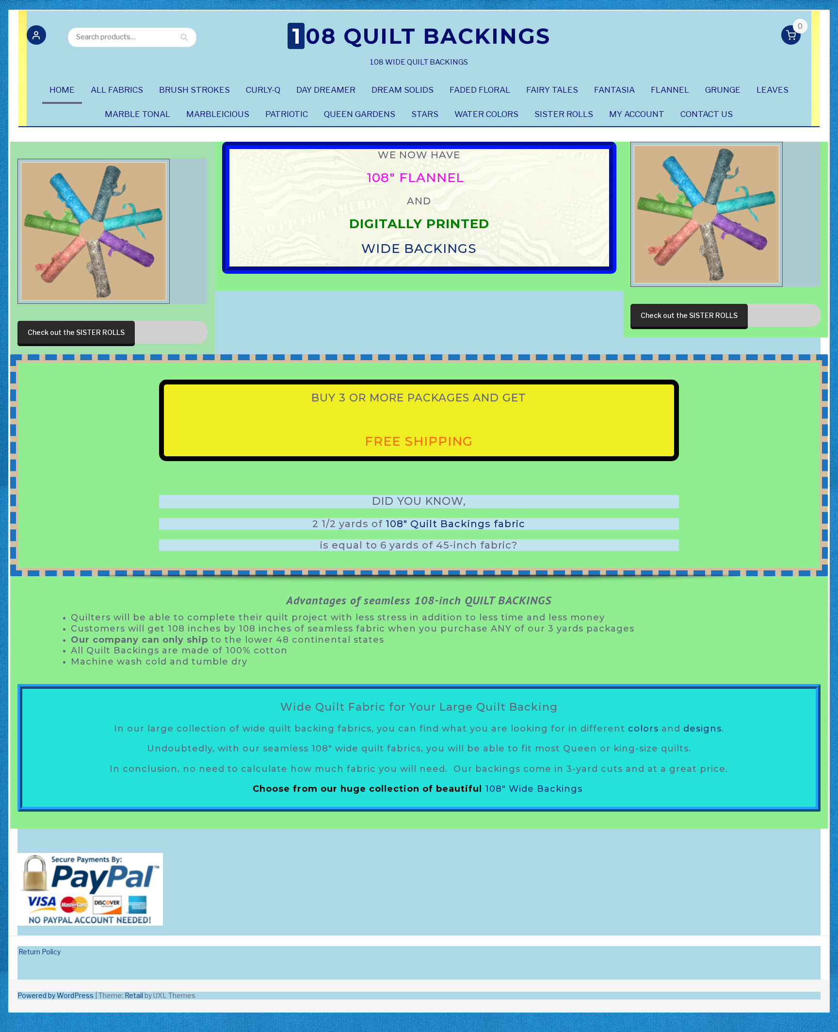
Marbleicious (217, 114)
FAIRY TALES (552, 90)
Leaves (773, 90)
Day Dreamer (325, 90)
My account (636, 114)
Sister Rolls (563, 114)
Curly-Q (263, 90)
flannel (670, 90)
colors (643, 728)
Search (184, 37)
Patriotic (286, 114)
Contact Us (706, 114)
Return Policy (39, 952)
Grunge (723, 90)
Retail (134, 995)
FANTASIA (614, 90)
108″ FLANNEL (416, 177)
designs (702, 728)
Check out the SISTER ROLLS (76, 332)
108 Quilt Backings (421, 36)
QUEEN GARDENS (359, 114)
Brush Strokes (194, 90)
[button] (36, 37)
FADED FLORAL (480, 90)
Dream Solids (402, 90)
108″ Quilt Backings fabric (455, 524)
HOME (62, 90)
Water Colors (486, 114)
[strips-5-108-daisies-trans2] (93, 231)
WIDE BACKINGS (419, 249)
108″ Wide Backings (533, 788)
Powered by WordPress (55, 995)
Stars (424, 114)
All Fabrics (117, 90)
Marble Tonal (137, 114)
